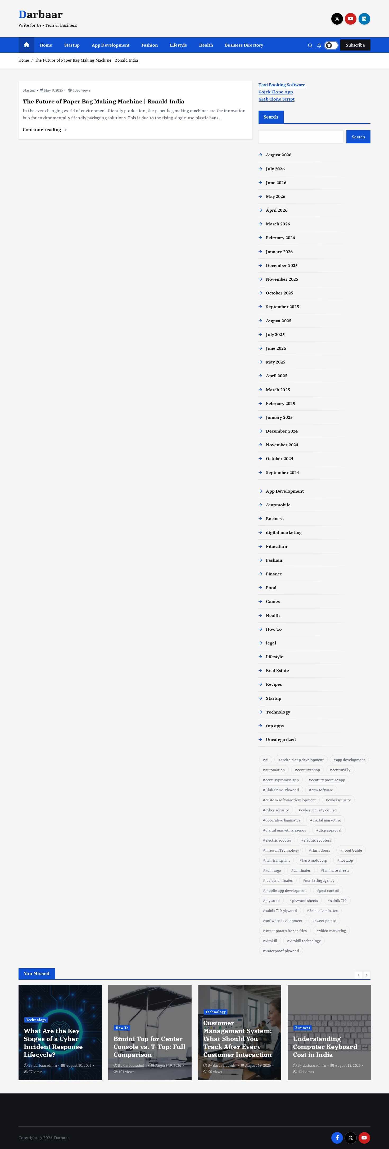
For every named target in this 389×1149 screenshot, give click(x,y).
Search (271, 117)
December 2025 (282, 265)
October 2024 (279, 458)
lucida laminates (279, 880)
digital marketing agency (285, 830)
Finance (274, 574)
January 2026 (279, 252)
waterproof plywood (282, 950)
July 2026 (275, 169)
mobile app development (286, 890)
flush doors (320, 850)
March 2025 (278, 390)
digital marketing (284, 532)
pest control (329, 890)
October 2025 (279, 293)
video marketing (332, 930)
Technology (278, 712)
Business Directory (244, 45)
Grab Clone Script (277, 99)
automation (275, 769)
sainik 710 (338, 900)
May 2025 (275, 362)
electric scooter (278, 840)
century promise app (328, 779)
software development (283, 920)
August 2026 (278, 155)
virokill (271, 940)
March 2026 (278, 224)
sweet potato (325, 920)
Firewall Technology (282, 850)
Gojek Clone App (276, 92)
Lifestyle (178, 45)
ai (266, 759)
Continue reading (43, 129)
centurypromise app (282, 779)
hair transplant (277, 860)
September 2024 (282, 472)
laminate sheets (336, 870)
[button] (359, 975)
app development (350, 759)
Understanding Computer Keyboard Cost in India (325, 1046)
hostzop (346, 860)
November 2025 (282, 279)
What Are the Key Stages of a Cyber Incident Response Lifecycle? (53, 1043)
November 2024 (282, 445)
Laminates (302, 870)
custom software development (290, 799)
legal (271, 643)
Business (274, 518)
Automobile (278, 505)
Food (271, 588)
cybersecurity (339, 799)
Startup (72, 45)
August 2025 (278, 321)
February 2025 (280, 403)
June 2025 (276, 348)
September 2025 (282, 307)
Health (206, 45)
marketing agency (319, 880)
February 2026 (280, 237)
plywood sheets (305, 900)
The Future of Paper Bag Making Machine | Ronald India (86, 60)
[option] (60, 1032)
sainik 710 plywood (281, 910)
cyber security (277, 809)
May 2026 (275, 196)
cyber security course (318, 809)
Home (46, 45)
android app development (302, 759)
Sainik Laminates (323, 910)
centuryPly (341, 769)
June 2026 (276, 182)
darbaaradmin (45, 1065)
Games (273, 601)
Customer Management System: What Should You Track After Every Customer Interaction (237, 1039)
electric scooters (317, 840)
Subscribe (355, 45)
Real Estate (277, 670)
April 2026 (276, 210)
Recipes (274, 684)
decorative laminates (282, 820)
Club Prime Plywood (282, 789)
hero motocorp (314, 860)
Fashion (150, 45)
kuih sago (273, 870)
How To (274, 629)
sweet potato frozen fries (286, 930)
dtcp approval (330, 830)
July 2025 (275, 334)
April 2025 (276, 376)
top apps (275, 726)
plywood (272, 900)
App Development (110, 45)
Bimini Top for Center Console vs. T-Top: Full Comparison (150, 1046)
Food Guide (352, 850)
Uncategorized (281, 739)
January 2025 (279, 417)
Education (276, 546)
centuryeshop (308, 769)
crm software (322, 789)
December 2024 (282, 431)
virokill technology (305, 940)
